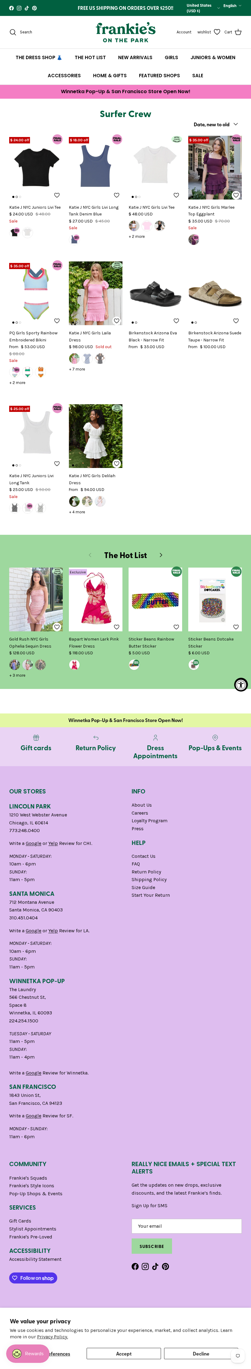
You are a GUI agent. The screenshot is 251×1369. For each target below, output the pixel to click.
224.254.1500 (23, 1021)
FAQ (136, 864)
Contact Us (143, 856)
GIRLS (171, 57)
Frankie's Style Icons (31, 1185)
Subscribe (152, 1246)
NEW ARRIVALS (135, 57)
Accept (124, 1353)
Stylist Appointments (32, 1229)
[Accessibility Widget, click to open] (241, 684)
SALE (197, 75)
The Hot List (125, 555)
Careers (140, 813)
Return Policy (146, 872)
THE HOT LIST (90, 57)
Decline (201, 1353)
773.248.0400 (24, 830)
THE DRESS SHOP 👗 (39, 57)
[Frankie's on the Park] (125, 32)
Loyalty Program (149, 820)
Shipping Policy (149, 879)
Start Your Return (151, 895)
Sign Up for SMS (149, 1205)
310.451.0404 (23, 918)
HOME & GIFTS (110, 75)
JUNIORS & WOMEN (212, 57)
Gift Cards (20, 1221)
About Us (142, 805)
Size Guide (143, 887)
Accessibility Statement (35, 1259)
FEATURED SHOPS (159, 75)
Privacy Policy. (52, 1337)
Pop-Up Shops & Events (35, 1193)
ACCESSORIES (64, 75)
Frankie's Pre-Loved (30, 1237)
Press (138, 828)
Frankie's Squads (28, 1178)
